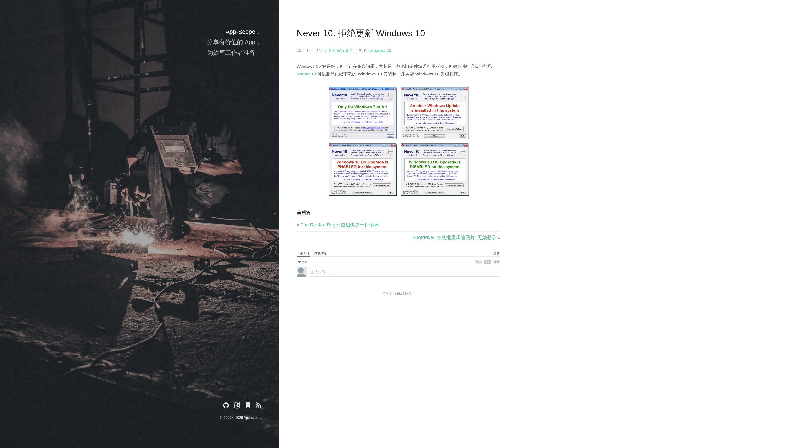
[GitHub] (226, 406)
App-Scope (240, 31)
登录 (496, 253)
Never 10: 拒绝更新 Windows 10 (361, 33)
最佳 (478, 261)
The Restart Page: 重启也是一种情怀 (340, 225)
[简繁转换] (237, 406)
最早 (496, 261)
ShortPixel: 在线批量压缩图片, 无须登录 (454, 237)
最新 (487, 261)
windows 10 (380, 50)
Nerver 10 (306, 74)
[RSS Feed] (258, 406)
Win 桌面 (345, 50)
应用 (331, 50)
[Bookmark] (248, 406)
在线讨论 (320, 253)
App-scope (252, 418)
